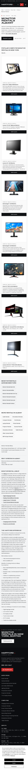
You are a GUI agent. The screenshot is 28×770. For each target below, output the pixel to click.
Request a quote (7, 38)
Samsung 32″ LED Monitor (9, 245)
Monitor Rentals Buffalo (8, 390)
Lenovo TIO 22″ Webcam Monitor (11, 125)
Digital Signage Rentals (9, 495)
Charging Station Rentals (9, 521)
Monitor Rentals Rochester (9, 396)
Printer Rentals (16, 423)
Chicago (3, 734)
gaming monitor (19, 489)
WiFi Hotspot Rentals (8, 436)
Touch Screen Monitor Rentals (11, 502)
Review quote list (7, 641)
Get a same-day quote (11, 33)
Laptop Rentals (6, 423)
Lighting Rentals (5, 688)
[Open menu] (25, 4)
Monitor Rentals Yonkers (8, 403)
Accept (14, 759)
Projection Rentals (6, 693)
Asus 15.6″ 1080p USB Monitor (10, 84)
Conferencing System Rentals (8, 683)
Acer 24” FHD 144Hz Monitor (10, 286)
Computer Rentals (7, 420)
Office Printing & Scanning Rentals (9, 715)
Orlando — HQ (4, 741)
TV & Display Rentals (6, 695)
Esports (16, 487)
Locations (7, 10)
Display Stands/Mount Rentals (11, 498)
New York (13, 10)
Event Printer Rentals (6, 708)
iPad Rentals (17, 420)
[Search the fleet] (18, 4)
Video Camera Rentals (8, 433)
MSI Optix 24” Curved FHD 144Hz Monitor (13, 327)
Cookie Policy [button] (7, 754)
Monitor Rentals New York (9, 387)
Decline (14, 763)
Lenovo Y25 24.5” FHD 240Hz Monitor (12, 364)
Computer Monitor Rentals (8, 710)
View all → (3, 53)
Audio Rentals (6, 416)
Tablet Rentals (19, 430)
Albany (18, 10)
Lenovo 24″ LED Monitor (9, 163)
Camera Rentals (5, 681)
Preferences (14, 766)
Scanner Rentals (18, 426)
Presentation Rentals (6, 690)
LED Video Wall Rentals (7, 685)
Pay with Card (8, 669)
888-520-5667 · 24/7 (20, 38)
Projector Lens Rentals (9, 523)
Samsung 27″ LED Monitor (9, 203)
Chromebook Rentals (17, 416)
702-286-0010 (4, 731)
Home (2, 10)
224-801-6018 (4, 738)
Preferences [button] (12, 755)
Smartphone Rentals (8, 430)
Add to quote (14, 93)
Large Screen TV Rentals (9, 500)
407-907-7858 (4, 744)
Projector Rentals (7, 426)
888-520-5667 (6, 665)
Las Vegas (4, 728)
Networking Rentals (6, 713)
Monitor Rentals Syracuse (9, 400)
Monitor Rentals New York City (10, 393)
